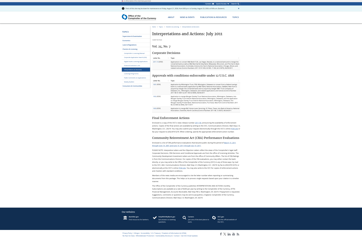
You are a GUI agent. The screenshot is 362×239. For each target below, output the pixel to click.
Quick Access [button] (221, 4)
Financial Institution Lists (132, 65)
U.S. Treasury (156, 233)
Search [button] (234, 4)
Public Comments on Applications (135, 78)
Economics (126, 41)
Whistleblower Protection (145, 236)
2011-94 (198, 123)
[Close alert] (238, 8)
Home (154, 27)
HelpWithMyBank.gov (166, 217)
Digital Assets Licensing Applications (136, 61)
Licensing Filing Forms (131, 74)
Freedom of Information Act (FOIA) (174, 233)
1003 (154, 108)
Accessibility (145, 233)
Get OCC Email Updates (189, 236)
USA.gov (137, 233)
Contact (177, 236)
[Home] (155, 218)
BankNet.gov (134, 217)
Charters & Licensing (130, 49)
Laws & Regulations (130, 45)
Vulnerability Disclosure (164, 236)
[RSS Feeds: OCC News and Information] (238, 234)
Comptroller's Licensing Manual (134, 53)
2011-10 (156, 62)
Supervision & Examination (132, 36)
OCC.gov (221, 217)
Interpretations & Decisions (133, 70)
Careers (208, 4)
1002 (154, 96)
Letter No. (156, 58)
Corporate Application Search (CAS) (135, 57)
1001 (154, 84)
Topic (173, 58)
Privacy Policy (127, 233)
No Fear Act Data (129, 236)
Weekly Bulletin (129, 82)
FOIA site (234, 129)
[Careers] (185, 218)
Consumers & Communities (132, 86)
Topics (125, 32)
